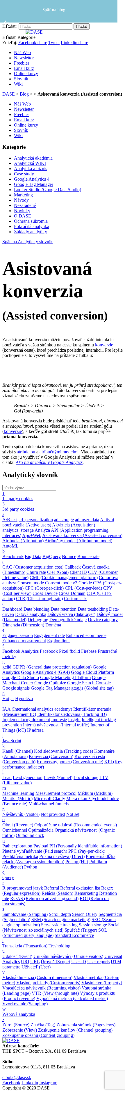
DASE (8, 93)
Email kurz (24, 68)
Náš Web (22, 52)
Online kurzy (26, 73)
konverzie (104, 344)
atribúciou (26, 451)
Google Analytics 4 (31, 179)
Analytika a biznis (30, 168)
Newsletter (24, 57)
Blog (24, 93)
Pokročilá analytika (31, 226)
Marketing (23, 194)
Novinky (22, 210)
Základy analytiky (30, 231)
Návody (21, 200)
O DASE (22, 215)
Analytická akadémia (33, 158)
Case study (24, 173)
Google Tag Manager (33, 184)
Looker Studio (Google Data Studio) (47, 189)
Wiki (18, 84)
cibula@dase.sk (16, 1077)
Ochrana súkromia (31, 221)
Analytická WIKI (30, 163)
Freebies (21, 63)
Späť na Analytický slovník (27, 241)
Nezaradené (25, 205)
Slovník (21, 78)
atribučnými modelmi (59, 451)
